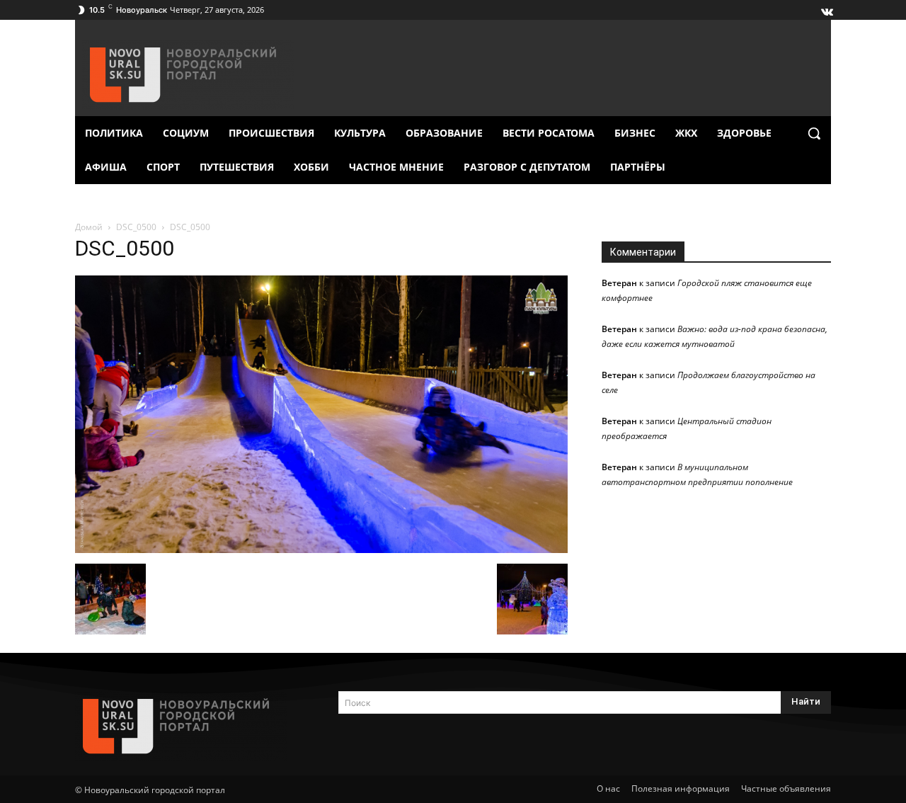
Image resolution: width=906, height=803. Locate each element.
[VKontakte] (826, 8)
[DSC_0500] (321, 549)
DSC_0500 (136, 227)
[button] (814, 133)
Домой (89, 227)
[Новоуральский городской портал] (189, 726)
